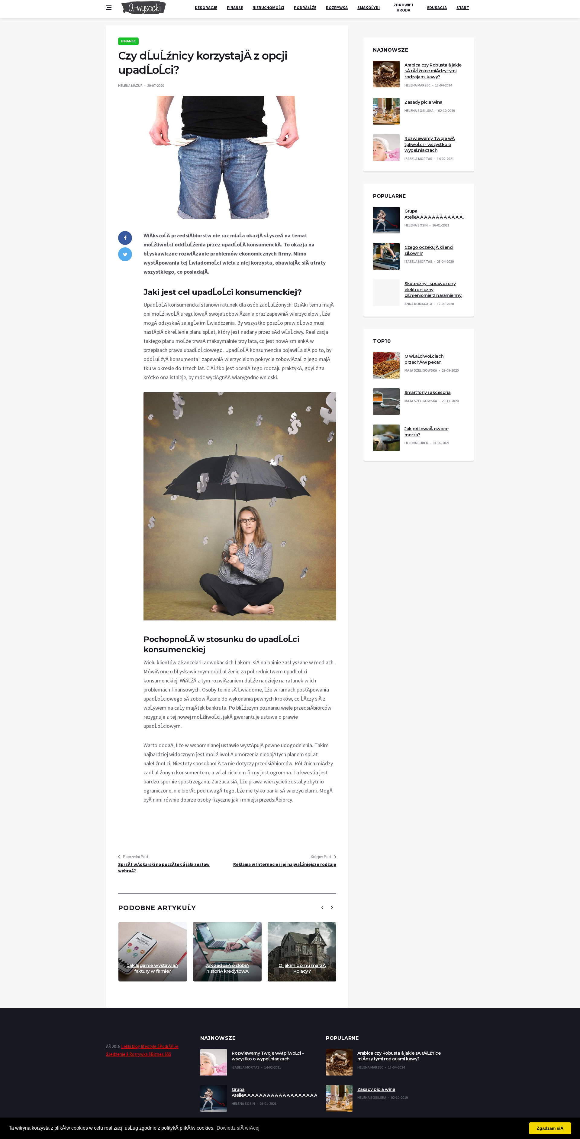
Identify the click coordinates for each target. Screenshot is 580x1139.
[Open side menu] (108, 8)
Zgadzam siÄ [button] (550, 1128)
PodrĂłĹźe (305, 7)
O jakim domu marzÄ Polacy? (302, 968)
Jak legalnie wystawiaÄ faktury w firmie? (152, 968)
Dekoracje (206, 7)
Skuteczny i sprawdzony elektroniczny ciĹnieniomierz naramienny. (433, 289)
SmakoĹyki (368, 7)
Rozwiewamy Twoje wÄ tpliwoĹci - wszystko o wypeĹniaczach (429, 144)
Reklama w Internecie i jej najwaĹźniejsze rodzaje (284, 864)
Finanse (235, 7)
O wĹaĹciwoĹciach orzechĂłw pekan (424, 359)
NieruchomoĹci (268, 7)
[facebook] (125, 238)
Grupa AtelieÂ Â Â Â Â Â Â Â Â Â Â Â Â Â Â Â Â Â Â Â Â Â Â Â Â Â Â (463, 214)
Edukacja (437, 7)
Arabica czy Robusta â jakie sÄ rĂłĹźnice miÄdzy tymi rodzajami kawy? (433, 71)
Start (462, 7)
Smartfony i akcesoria (427, 392)
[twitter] (125, 254)
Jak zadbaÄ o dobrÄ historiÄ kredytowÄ (227, 968)
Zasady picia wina (423, 102)
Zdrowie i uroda (403, 7)
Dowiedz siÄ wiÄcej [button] (238, 1128)
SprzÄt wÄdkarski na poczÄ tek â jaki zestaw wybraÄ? (164, 867)
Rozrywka (337, 7)
